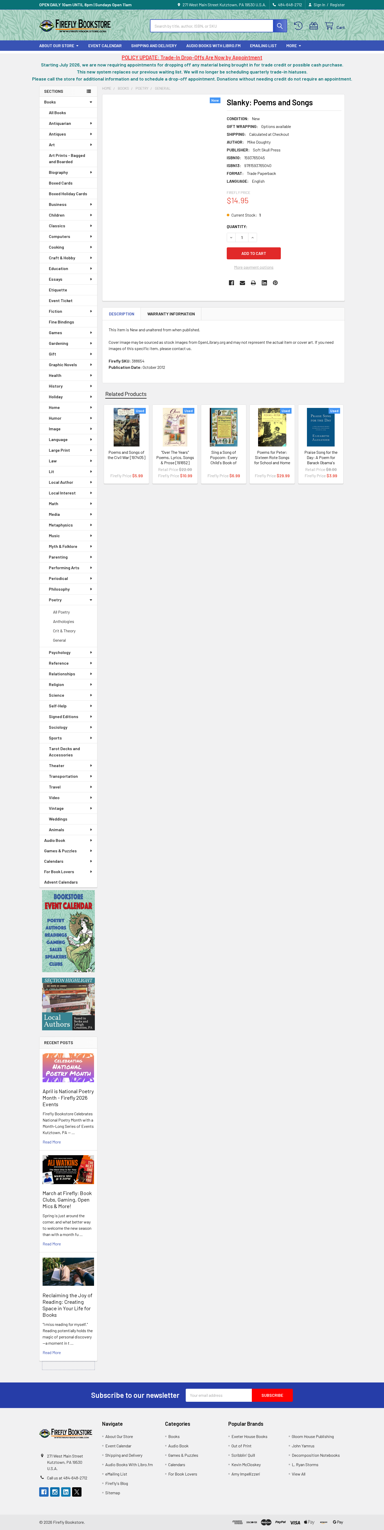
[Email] (242, 282)
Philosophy (59, 588)
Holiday (56, 396)
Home (54, 407)
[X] (77, 1492)
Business (58, 204)
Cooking (56, 246)
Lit (51, 471)
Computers (59, 236)
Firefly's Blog (116, 1483)
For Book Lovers (59, 871)
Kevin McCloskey (246, 1464)
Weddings (58, 818)
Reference (59, 662)
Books (50, 101)
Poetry (55, 599)
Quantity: (237, 226)
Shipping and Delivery (154, 45)
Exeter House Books (249, 1436)
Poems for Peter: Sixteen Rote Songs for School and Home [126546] (272, 460)
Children (57, 214)
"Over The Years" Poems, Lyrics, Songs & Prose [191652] (175, 457)
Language (58, 439)
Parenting (58, 556)
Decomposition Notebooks (316, 1455)
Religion (56, 684)
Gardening (58, 343)
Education (58, 268)
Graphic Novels (63, 364)
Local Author (61, 482)
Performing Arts (64, 567)
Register (337, 4)
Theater (56, 765)
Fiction (55, 311)
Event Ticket (61, 300)
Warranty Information (171, 313)
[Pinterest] (275, 282)
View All (298, 1473)
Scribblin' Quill (243, 1455)
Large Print (59, 450)
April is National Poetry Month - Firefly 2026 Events (68, 1097)
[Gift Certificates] (315, 26)
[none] (163, 173)
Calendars (53, 861)
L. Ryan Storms (305, 1464)
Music (54, 535)
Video (54, 797)
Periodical (58, 578)
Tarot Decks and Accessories (64, 751)
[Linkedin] (264, 282)
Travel (55, 786)
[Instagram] (55, 1492)
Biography (58, 172)
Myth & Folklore (63, 546)
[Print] (253, 282)
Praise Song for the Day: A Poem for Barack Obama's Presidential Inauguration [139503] (321, 462)
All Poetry (61, 611)
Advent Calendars (61, 881)
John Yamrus (303, 1445)
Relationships (62, 673)
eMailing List (263, 45)
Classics (57, 225)
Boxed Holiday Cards (68, 193)
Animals (56, 829)
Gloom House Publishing (313, 1436)
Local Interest (62, 492)
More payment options (254, 267)
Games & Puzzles (60, 850)
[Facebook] (231, 282)
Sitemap (112, 1492)
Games (55, 332)
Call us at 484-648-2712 (67, 1477)
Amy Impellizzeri (245, 1473)
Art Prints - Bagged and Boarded (67, 158)
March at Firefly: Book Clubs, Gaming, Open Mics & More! (67, 1199)
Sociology (58, 727)
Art (52, 144)
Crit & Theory (64, 630)
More (291, 45)
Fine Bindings (61, 321)
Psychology (60, 652)
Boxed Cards (61, 182)
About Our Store (56, 45)
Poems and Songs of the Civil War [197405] (127, 455)
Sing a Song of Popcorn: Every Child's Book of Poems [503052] (223, 460)
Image (55, 428)
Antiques (57, 133)
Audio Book (54, 840)
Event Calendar (105, 45)
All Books (57, 112)
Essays (55, 279)
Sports (55, 737)
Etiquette (58, 289)
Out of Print (241, 1445)
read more (52, 1141)
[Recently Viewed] (299, 26)
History (56, 385)
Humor (55, 417)
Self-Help (58, 705)
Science (56, 695)
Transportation (63, 776)
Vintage (56, 808)
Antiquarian (60, 123)
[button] (68, 931)
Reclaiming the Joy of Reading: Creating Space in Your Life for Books (67, 1305)
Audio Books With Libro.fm (213, 45)
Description (121, 313)
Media (54, 514)
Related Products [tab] (126, 393)
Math (53, 503)
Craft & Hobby (62, 257)
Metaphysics (61, 524)
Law (53, 460)
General (59, 640)
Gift (52, 353)
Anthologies (63, 621)
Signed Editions (63, 716)
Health (55, 375)
